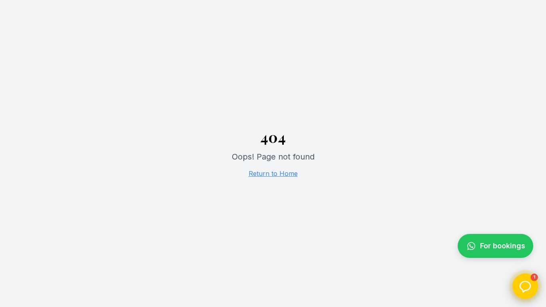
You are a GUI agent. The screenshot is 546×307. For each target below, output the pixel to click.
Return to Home (273, 173)
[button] (525, 286)
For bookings (502, 249)
